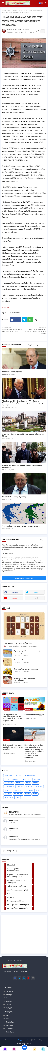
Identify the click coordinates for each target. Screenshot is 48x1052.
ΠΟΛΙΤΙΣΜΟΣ (18, 794)
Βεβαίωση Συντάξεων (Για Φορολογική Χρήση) (17, 875)
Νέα (7, 998)
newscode (5, 307)
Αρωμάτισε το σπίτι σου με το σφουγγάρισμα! (24, 679)
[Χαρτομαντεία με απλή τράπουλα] (24, 626)
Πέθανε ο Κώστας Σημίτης (12, 371)
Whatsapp (30, 319)
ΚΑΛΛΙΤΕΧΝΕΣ (9, 786)
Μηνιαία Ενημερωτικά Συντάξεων (16, 881)
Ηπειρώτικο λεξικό (20, 660)
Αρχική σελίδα (6, 10)
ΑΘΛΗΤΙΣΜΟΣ (9, 775)
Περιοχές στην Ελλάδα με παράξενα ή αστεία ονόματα (27, 652)
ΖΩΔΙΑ (28, 783)
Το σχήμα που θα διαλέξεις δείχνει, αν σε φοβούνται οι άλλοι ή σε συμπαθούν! (12, 718)
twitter (36, 592)
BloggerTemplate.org (24, 1043)
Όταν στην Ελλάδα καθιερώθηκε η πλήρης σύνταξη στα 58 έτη (23, 435)
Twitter (24, 319)
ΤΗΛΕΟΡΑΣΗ (9, 797)
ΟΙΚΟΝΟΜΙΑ (38, 786)
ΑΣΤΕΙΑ (7, 779)
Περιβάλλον (10, 1022)
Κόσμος (8, 1004)
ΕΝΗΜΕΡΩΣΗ (9, 783)
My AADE (11, 865)
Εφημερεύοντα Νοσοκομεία (18, 904)
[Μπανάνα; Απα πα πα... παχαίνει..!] (7, 671)
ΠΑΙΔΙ (6, 790)
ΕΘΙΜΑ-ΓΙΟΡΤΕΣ (26, 779)
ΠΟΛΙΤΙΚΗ (16, 10)
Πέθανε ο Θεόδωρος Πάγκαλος (14, 497)
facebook (15, 592)
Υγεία (7, 1019)
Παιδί (7, 1015)
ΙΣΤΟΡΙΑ (35, 783)
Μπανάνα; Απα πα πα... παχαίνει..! (26, 669)
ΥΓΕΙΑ (17, 797)
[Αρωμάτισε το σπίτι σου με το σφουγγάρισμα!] (7, 680)
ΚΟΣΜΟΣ (29, 786)
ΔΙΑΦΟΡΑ (15, 779)
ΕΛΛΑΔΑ (37, 779)
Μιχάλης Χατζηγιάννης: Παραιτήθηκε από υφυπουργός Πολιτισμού (23, 466)
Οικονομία (9, 991)
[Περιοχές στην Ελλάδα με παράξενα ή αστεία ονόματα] (7, 653)
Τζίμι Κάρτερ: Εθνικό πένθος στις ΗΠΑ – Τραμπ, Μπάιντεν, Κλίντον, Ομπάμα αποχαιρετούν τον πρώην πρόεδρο (23, 403)
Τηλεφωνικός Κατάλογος (17, 886)
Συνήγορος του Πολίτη (16, 901)
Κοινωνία (9, 1001)
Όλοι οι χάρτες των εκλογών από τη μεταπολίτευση (22, 526)
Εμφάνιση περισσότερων (37, 345)
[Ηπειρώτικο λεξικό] (7, 662)
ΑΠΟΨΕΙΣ (19, 775)
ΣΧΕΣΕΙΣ (27, 794)
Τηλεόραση (10, 1028)
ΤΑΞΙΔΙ (35, 794)
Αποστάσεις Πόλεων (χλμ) (17, 890)
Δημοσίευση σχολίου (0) (24, 578)
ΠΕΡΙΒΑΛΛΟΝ (28, 790)
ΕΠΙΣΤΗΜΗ (19, 783)
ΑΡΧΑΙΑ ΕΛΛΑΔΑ (30, 775)
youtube (15, 598)
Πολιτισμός (9, 1025)
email (36, 598)
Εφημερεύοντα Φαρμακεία (17, 908)
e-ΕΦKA (10, 897)
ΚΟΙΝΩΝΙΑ (20, 786)
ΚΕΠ (9, 893)
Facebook (17, 320)
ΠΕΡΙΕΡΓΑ (39, 790)
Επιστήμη (9, 994)
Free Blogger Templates (22, 1040)
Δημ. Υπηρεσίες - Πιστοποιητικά (14, 869)
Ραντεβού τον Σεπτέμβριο (34, 715)
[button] (46, 3)
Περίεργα (9, 1008)
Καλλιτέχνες (10, 1032)
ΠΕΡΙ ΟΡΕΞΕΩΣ (16, 790)
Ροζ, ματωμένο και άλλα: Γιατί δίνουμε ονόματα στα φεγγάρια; (13, 747)
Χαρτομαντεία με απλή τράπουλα (17, 643)
